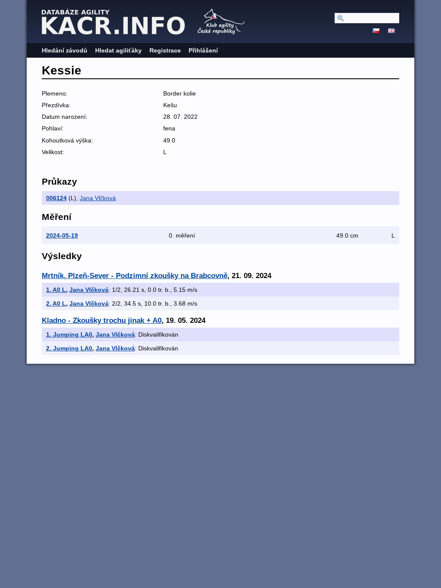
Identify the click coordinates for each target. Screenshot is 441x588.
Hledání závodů (64, 50)
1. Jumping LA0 (69, 334)
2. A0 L (56, 303)
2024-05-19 (62, 235)
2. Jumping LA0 (69, 348)
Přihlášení (203, 50)
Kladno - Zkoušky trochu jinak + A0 (101, 320)
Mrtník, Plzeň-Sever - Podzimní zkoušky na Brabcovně (134, 276)
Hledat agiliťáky (118, 50)
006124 (56, 198)
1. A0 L (56, 289)
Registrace (165, 50)
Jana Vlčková (98, 198)
